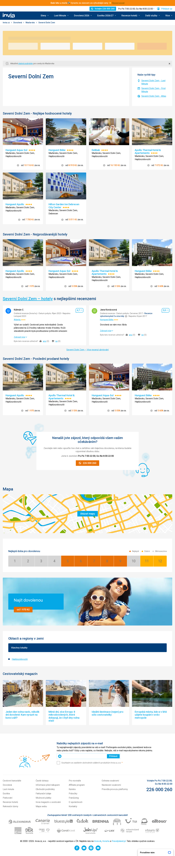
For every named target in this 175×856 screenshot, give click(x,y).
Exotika (6, 793)
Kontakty (73, 806)
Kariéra (72, 789)
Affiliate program (77, 785)
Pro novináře (75, 780)
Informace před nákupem (48, 785)
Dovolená (17, 22)
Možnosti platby (43, 798)
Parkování (7, 798)
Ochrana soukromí (110, 780)
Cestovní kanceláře (12, 780)
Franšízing (74, 798)
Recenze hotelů (10, 802)
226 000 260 (159, 789)
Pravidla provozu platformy (115, 789)
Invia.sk (97, 841)
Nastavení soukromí (111, 785)
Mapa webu (41, 806)
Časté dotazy (42, 780)
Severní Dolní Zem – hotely (28, 298)
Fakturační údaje (43, 793)
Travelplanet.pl (119, 841)
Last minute (8, 789)
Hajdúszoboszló (20, 659)
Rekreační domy (10, 806)
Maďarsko (30, 22)
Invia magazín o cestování (48, 802)
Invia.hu (106, 841)
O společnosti (75, 802)
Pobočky (73, 793)
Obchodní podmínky (45, 789)
